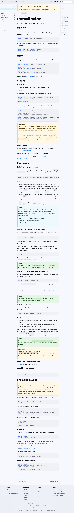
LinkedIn (25, 499)
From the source (65, 30)
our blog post (27, 150)
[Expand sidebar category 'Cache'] (14, 20)
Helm (63, 8)
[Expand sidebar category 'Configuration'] (14, 11)
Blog (39, 491)
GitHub (9, 489)
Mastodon (25, 495)
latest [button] (50, 1)
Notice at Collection (59, 495)
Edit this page (22, 474)
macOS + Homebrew (66, 28)
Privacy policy (57, 489)
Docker (63, 6)
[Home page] (18, 13)
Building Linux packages (65, 22)
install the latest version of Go (28, 448)
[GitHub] (55, 2)
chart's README (29, 76)
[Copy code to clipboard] (57, 38)
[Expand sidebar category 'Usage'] (14, 13)
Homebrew (35, 371)
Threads (25, 497)
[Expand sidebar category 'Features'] (14, 15)
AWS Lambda (65, 14)
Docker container (35, 391)
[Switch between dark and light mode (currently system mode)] (60, 2)
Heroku (35, 87)
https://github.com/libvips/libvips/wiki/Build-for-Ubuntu (32, 445)
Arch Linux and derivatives (65, 26)
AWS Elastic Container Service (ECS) (67, 17)
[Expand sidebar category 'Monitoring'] (14, 22)
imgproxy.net (12, 1)
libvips (32, 386)
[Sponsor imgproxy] (57, 2)
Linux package (49, 391)
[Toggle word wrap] (55, 111)
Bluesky (25, 493)
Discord (25, 491)
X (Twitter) (25, 489)
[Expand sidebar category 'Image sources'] (14, 17)
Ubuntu (64, 32)
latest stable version (46, 9)
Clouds (63, 10)
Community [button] (21, 1)
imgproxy (19, 364)
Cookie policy (57, 491)
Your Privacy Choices (59, 493)
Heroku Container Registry (29, 107)
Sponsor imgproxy (12, 493)
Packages (64, 19)
